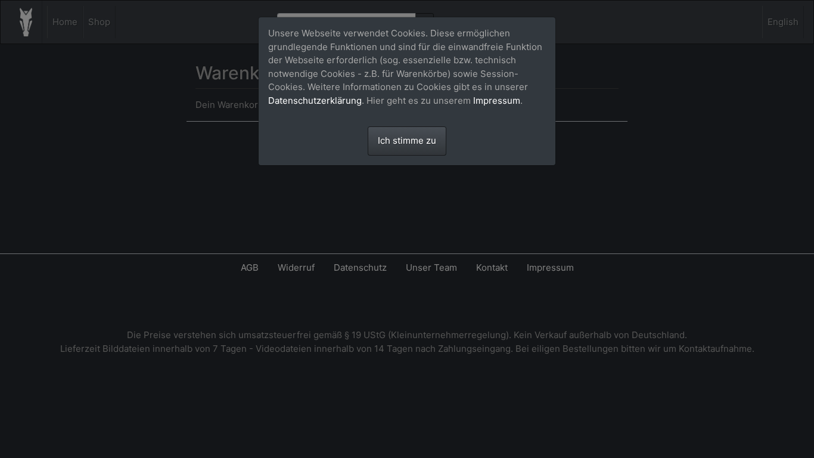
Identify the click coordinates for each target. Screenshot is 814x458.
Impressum (496, 100)
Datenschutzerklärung (315, 100)
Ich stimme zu (407, 140)
